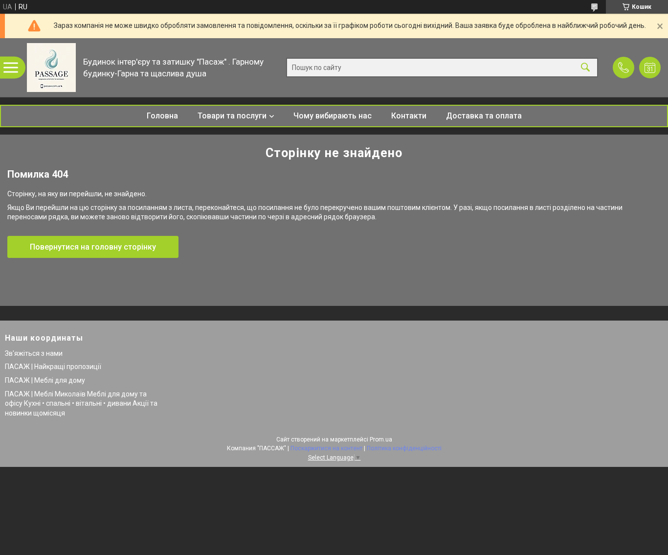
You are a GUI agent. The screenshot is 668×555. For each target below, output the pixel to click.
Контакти (408, 115)
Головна (162, 115)
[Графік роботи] (650, 67)
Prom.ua (381, 439)
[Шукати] (585, 68)
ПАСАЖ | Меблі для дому (45, 380)
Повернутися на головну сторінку (93, 247)
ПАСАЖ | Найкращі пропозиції (53, 366)
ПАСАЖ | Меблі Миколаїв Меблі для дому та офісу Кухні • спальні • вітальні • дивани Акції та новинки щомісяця (81, 403)
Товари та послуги (232, 115)
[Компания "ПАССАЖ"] (51, 67)
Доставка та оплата (484, 115)
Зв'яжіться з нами (34, 353)
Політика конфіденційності (404, 448)
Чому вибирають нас (332, 115)
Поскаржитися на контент (326, 448)
